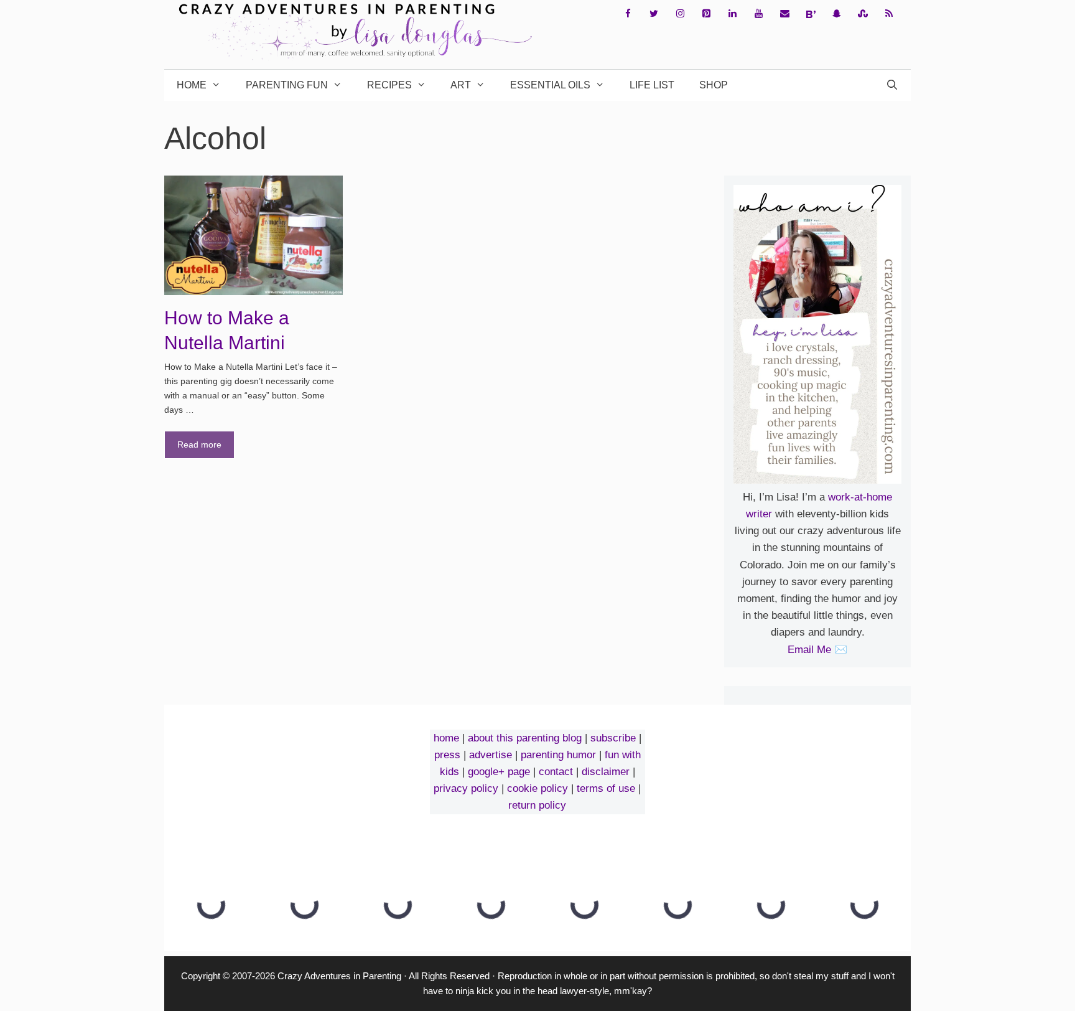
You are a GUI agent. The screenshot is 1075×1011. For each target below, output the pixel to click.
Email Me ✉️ (817, 650)
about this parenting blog (525, 738)
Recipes (389, 85)
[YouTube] (758, 14)
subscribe (613, 738)
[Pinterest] (706, 14)
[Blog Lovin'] (810, 14)
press (447, 755)
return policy (537, 805)
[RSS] (889, 14)
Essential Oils (550, 85)
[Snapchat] (836, 14)
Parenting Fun (287, 85)
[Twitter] (653, 14)
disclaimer (606, 772)
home (446, 738)
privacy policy (466, 788)
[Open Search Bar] (892, 85)
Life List (652, 85)
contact (556, 772)
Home (192, 85)
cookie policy (537, 788)
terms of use (606, 788)
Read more (199, 444)
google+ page (499, 772)
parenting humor (558, 755)
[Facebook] (627, 14)
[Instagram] (680, 14)
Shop (713, 85)
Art (460, 85)
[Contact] (784, 14)
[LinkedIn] (732, 14)
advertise (490, 755)
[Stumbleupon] (862, 14)
